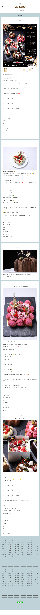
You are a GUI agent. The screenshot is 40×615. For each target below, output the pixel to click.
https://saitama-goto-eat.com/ (25, 274)
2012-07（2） (36, 587)
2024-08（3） (17, 546)
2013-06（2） (4, 585)
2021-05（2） (23, 558)
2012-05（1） (10, 589)
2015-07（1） (10, 577)
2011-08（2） (29, 591)
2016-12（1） (23, 573)
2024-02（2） (10, 548)
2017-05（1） (4, 573)
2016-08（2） (4, 575)
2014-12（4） (10, 579)
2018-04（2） (23, 569)
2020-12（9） (17, 560)
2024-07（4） (23, 546)
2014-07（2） (4, 581)
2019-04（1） (36, 565)
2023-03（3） (36, 550)
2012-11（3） (10, 587)
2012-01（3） (36, 589)
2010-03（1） (10, 596)
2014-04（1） (17, 581)
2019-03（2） (4, 567)
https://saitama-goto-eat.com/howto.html (11, 74)
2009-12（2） (23, 596)
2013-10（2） (17, 583)
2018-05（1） (17, 569)
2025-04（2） (10, 544)
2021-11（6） (23, 556)
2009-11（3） (29, 596)
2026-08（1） (4, 540)
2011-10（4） (17, 591)
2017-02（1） (17, 573)
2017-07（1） (29, 571)
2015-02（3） (36, 577)
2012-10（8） (17, 587)
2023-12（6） (23, 548)
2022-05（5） (23, 554)
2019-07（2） (17, 565)
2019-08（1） (10, 565)
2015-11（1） (36, 575)
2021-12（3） (17, 556)
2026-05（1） (17, 540)
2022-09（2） (36, 552)
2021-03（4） (36, 558)
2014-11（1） (17, 579)
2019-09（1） (4, 565)
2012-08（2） (29, 587)
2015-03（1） (29, 577)
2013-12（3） (4, 583)
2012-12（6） (4, 587)
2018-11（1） (29, 567)
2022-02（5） (4, 556)
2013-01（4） (36, 585)
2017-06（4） (36, 571)
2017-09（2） (17, 571)
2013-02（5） (29, 585)
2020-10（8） (29, 560)
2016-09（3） (36, 573)
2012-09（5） (23, 587)
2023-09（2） (4, 550)
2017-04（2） (10, 573)
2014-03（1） (23, 581)
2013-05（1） (10, 585)
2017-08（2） (23, 571)
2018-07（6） (10, 569)
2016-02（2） (23, 575)
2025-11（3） (10, 542)
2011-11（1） (10, 591)
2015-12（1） (29, 575)
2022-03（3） (36, 554)
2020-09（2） (36, 560)
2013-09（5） (23, 583)
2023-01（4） (10, 552)
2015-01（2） (4, 579)
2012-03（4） (23, 589)
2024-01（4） (17, 548)
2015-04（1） (23, 577)
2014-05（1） (10, 581)
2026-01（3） (36, 540)
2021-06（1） (17, 558)
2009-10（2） (36, 596)
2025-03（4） (17, 544)
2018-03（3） (29, 569)
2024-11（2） (4, 546)
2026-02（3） (29, 540)
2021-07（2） (10, 558)
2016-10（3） (29, 573)
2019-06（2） (23, 565)
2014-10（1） (23, 579)
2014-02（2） (29, 581)
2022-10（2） (29, 552)
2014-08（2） (36, 579)
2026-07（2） (10, 540)
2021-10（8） (29, 556)
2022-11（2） (23, 552)
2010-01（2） (17, 596)
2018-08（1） (4, 569)
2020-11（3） (23, 560)
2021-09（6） (36, 556)
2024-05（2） (36, 546)
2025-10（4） (17, 542)
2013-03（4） (23, 585)
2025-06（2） (36, 542)
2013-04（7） (17, 585)
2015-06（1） (17, 577)
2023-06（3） (23, 550)
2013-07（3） (36, 583)
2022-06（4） (17, 554)
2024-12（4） (36, 544)
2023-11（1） (29, 548)
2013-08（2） (29, 583)
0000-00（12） (20, 598)
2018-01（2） (4, 571)
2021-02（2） (4, 560)
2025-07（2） (29, 542)
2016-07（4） (10, 575)
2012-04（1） (17, 589)
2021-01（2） (10, 560)
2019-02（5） (10, 567)
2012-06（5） (4, 589)
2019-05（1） (29, 565)
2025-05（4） (4, 544)
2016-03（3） (17, 575)
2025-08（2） (23, 542)
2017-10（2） (10, 571)
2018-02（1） (36, 569)
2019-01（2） (17, 567)
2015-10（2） (4, 577)
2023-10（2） (36, 548)
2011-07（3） (36, 591)
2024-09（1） (10, 546)
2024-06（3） (29, 546)
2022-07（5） (10, 554)
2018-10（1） (36, 567)
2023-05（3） (29, 550)
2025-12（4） (4, 542)
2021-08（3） (4, 558)
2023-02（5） (4, 552)
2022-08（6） (4, 554)
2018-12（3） (23, 567)
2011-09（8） (23, 591)
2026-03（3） (23, 540)
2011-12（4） (4, 591)
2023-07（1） (17, 550)
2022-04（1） (29, 554)
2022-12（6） (17, 552)
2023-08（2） (10, 550)
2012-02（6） (29, 589)
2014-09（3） (29, 579)
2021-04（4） (29, 558)
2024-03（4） (4, 548)
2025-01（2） (29, 544)
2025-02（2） (23, 544)
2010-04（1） (4, 596)
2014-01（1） (36, 581)
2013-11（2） (10, 583)
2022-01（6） (10, 556)
